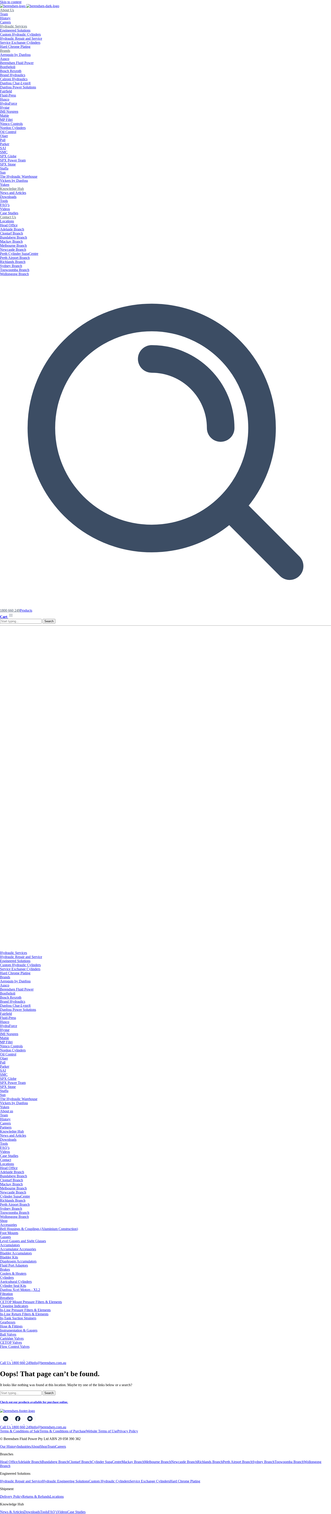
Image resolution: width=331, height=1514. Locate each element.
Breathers (7, 1298)
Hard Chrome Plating (15, 46)
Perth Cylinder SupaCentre (19, 254)
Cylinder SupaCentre (15, 1196)
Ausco (4, 59)
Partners (5, 1127)
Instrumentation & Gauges (18, 1330)
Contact (5, 1160)
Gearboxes (7, 1322)
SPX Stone (8, 164)
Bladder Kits (9, 1257)
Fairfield (6, 91)
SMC (4, 152)
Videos (5, 209)
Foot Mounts (9, 1233)
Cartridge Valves (12, 1338)
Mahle (4, 116)
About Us (7, 10)
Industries (24, 1446)
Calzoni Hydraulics (13, 79)
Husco (4, 99)
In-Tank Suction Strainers (18, 1318)
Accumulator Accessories (18, 1249)
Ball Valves (8, 1334)
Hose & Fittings (11, 1326)
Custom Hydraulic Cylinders (20, 34)
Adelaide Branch (12, 229)
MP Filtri (6, 120)
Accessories (8, 1225)
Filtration (6, 1294)
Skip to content (10, 2)
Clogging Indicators (14, 1306)
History (5, 18)
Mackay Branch (11, 241)
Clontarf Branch (11, 233)
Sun (3, 172)
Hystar (4, 107)
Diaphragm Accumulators (18, 1261)
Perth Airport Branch (15, 258)
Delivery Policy (11, 1496)
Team (4, 14)
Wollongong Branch (14, 274)
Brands (5, 51)
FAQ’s (4, 205)
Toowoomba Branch (14, 270)
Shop (3, 1221)
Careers (5, 22)
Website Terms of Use (101, 1431)
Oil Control (8, 132)
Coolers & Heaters (13, 1273)
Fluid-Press (8, 95)
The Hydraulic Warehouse (18, 176)
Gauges (5, 1237)
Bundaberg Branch (13, 237)
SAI (3, 148)
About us (6, 1111)
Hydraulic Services (13, 26)
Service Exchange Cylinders (20, 42)
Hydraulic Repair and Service (21, 38)
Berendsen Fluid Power (17, 63)
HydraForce (8, 103)
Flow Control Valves (14, 1346)
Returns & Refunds (36, 1496)
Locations (7, 221)
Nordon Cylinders (13, 128)
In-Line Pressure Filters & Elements (25, 1310)
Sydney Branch (11, 266)
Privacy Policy (127, 1431)
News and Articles (13, 193)
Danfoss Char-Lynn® (15, 83)
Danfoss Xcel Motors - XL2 (20, 1290)
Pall (2, 140)
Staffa (4, 168)
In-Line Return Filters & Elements (24, 1314)
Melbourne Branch (13, 245)
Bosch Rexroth (10, 71)
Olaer (4, 136)
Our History (8, 1446)
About (35, 1446)
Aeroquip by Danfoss (15, 55)
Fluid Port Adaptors (14, 1265)
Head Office (9, 225)
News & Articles (12, 1512)
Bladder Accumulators (16, 1253)
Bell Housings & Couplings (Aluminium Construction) (39, 1229)
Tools (4, 201)
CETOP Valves (11, 1342)
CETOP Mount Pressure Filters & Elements (31, 1302)
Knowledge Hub (12, 189)
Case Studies (9, 213)
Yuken (4, 185)
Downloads (8, 197)
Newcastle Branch (13, 249)
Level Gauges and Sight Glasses (23, 1241)
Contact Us (8, 217)
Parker (4, 144)
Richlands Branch (12, 262)
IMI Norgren (9, 111)
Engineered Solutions (15, 30)
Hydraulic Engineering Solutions (65, 1481)
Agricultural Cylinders (16, 1282)
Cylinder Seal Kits (13, 1286)
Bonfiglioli (7, 67)
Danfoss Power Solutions (18, 87)
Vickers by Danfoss (14, 180)
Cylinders (7, 1277)
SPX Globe (8, 156)
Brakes (5, 1269)
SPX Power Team (13, 160)
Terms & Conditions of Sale (20, 1431)
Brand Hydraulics (12, 75)
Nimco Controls (11, 124)
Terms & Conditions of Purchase (63, 1431)
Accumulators (10, 1245)
